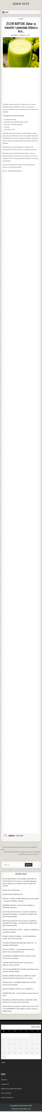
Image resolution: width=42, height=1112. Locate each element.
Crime (21, 19)
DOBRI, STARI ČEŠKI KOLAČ (13, 894)
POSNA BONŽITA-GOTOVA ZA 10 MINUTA (18, 989)
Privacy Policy (6, 1093)
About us (4, 1080)
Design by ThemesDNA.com (21, 1109)
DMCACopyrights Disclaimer (11, 1089)
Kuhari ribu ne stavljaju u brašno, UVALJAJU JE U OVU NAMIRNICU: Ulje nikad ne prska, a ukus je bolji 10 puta (21, 1009)
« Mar (3, 1062)
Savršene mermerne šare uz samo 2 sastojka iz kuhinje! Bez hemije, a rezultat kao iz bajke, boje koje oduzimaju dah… (20, 914)
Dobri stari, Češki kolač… (11, 890)
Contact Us (5, 1084)
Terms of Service (7, 1097)
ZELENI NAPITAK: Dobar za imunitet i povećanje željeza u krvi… (21, 27)
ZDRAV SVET (21, 3)
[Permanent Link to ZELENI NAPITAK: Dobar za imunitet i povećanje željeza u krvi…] (21, 52)
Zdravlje (15, 35)
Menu (6, 12)
